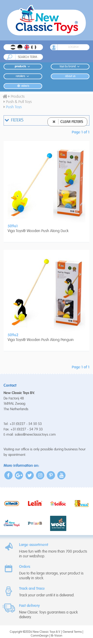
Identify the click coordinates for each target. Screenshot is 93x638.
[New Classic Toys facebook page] (8, 475)
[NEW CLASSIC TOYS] (46, 20)
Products (20, 66)
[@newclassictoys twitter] (30, 475)
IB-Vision (56, 635)
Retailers (20, 76)
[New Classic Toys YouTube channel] (62, 475)
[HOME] (5, 97)
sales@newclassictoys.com (35, 434)
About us (70, 76)
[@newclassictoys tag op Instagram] (40, 475)
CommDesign (40, 635)
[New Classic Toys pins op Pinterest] (51, 475)
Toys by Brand (68, 66)
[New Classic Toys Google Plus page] (19, 475)
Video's (25, 86)
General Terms (72, 631)
